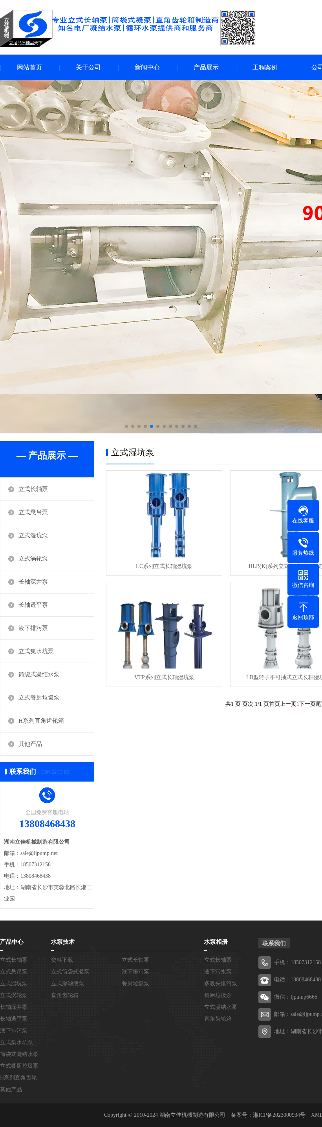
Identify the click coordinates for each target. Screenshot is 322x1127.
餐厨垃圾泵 (135, 983)
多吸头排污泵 (220, 983)
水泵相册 (216, 942)
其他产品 (30, 744)
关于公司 (88, 67)
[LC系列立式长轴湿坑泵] (164, 514)
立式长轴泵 (33, 489)
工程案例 (265, 67)
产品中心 (12, 942)
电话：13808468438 (297, 980)
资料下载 (62, 960)
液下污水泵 (218, 972)
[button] (126, 426)
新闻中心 (147, 67)
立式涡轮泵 (33, 558)
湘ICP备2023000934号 (279, 1115)
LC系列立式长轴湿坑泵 (164, 566)
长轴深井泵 (33, 582)
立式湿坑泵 (33, 535)
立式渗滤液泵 (67, 983)
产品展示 (206, 67)
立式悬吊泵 (33, 512)
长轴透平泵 (33, 605)
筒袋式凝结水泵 (39, 674)
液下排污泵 (33, 628)
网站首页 (29, 67)
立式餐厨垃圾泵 (39, 697)
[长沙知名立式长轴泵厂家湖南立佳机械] (128, 28)
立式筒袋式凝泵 (70, 972)
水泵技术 (63, 942)
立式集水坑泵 (36, 651)
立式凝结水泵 (220, 1007)
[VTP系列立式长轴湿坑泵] (164, 625)
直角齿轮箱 (65, 995)
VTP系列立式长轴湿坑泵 (164, 677)
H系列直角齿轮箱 (41, 721)
